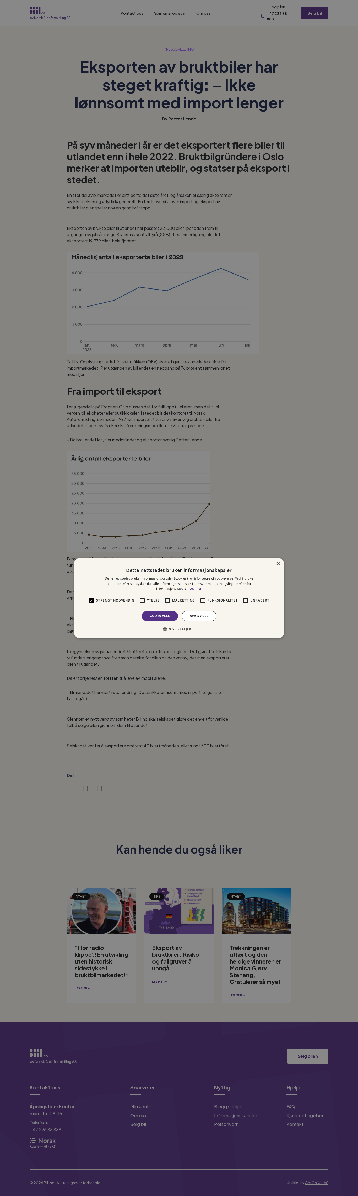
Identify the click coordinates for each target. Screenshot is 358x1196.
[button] (179, 629)
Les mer (195, 588)
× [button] (278, 563)
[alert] (179, 598)
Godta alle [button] (160, 616)
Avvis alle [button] (199, 616)
